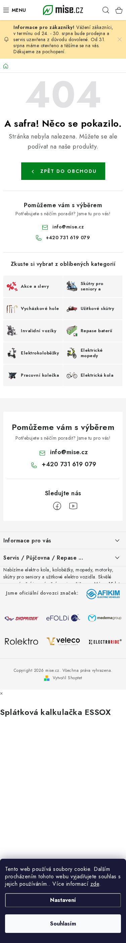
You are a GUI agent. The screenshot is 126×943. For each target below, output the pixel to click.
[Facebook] (57, 506)
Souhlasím (63, 924)
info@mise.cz (68, 226)
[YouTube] (73, 506)
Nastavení (63, 900)
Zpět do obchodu (68, 171)
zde (94, 884)
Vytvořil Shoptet (67, 678)
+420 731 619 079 (68, 237)
